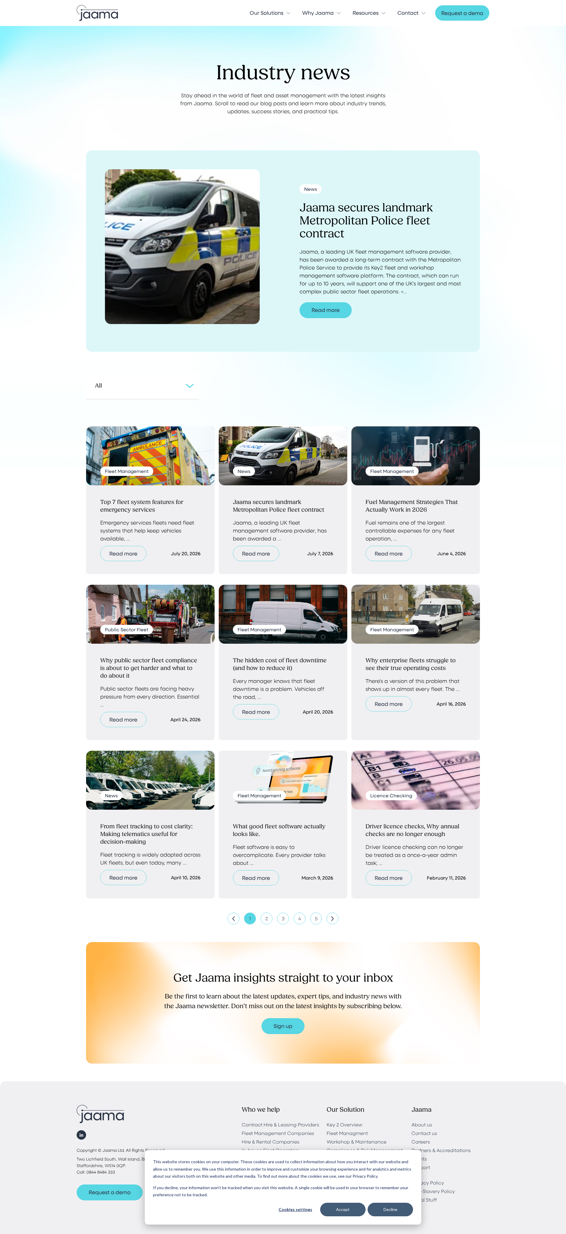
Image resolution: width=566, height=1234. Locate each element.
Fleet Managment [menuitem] (347, 1133)
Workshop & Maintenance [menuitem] (356, 1141)
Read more (326, 309)
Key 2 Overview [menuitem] (344, 1124)
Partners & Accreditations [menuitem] (441, 1150)
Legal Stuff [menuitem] (424, 1200)
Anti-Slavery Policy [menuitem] (433, 1191)
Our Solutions (266, 12)
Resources (366, 12)
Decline (390, 1209)
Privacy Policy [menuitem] (428, 1182)
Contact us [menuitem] (424, 1133)
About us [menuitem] (422, 1124)
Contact (408, 12)
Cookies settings (295, 1209)
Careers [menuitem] (421, 1141)
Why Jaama (318, 12)
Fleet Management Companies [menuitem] (278, 1133)
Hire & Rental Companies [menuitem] (271, 1141)
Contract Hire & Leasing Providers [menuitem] (280, 1124)
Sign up (283, 1025)
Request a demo (462, 13)
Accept (343, 1209)
